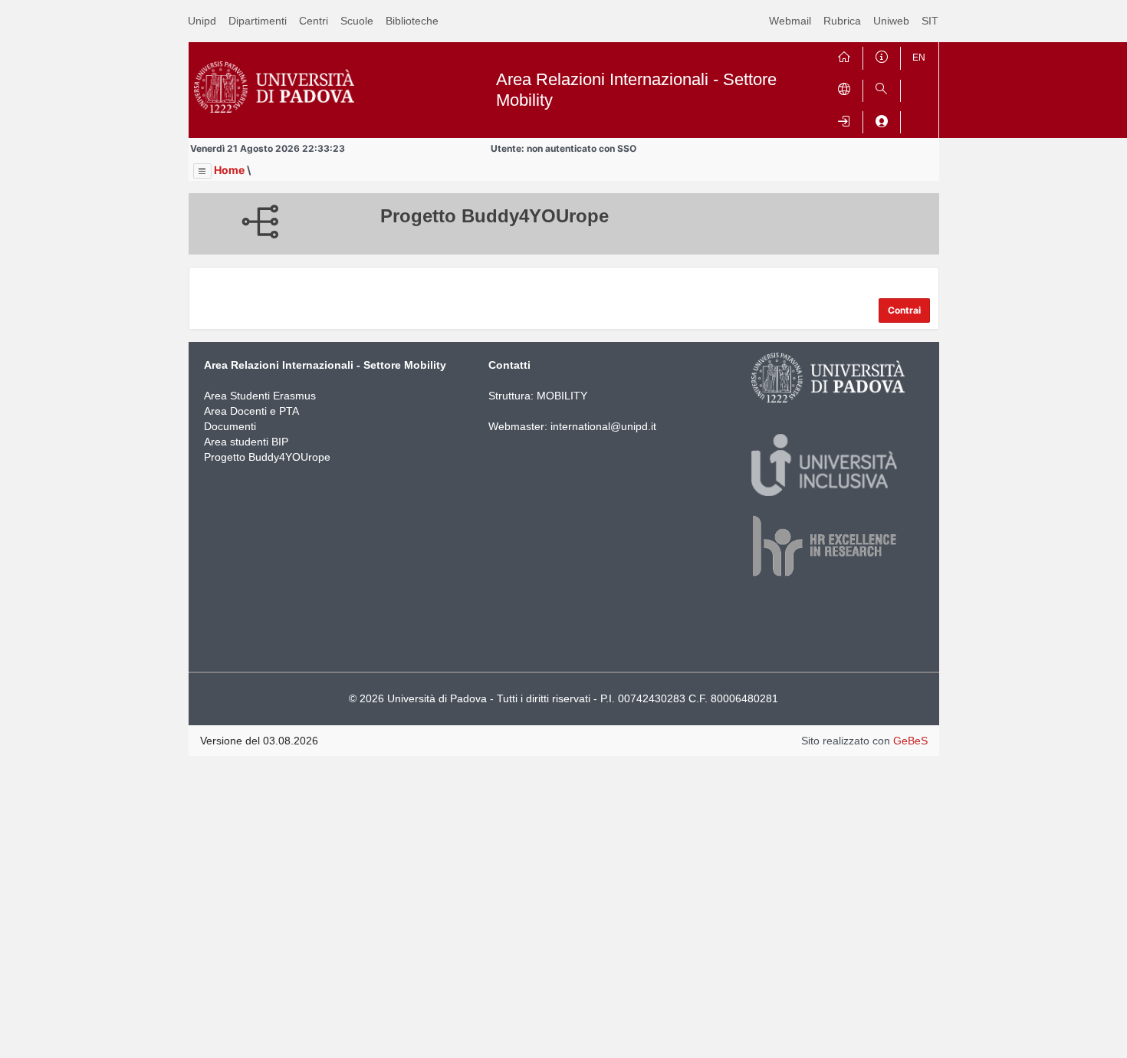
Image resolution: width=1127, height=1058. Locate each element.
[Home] (844, 55)
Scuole (356, 21)
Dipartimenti (257, 21)
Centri (313, 21)
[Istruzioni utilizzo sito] (882, 55)
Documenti (230, 426)
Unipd (202, 21)
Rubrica (842, 21)
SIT (930, 21)
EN (918, 57)
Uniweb (891, 21)
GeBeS (910, 740)
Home (229, 169)
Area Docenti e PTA (251, 411)
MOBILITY (562, 395)
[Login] (844, 119)
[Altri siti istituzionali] (844, 88)
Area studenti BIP (246, 441)
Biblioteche (412, 21)
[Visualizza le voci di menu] (202, 171)
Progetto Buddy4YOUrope (267, 457)
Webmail (790, 21)
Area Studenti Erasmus (260, 395)
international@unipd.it (603, 426)
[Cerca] (882, 88)
